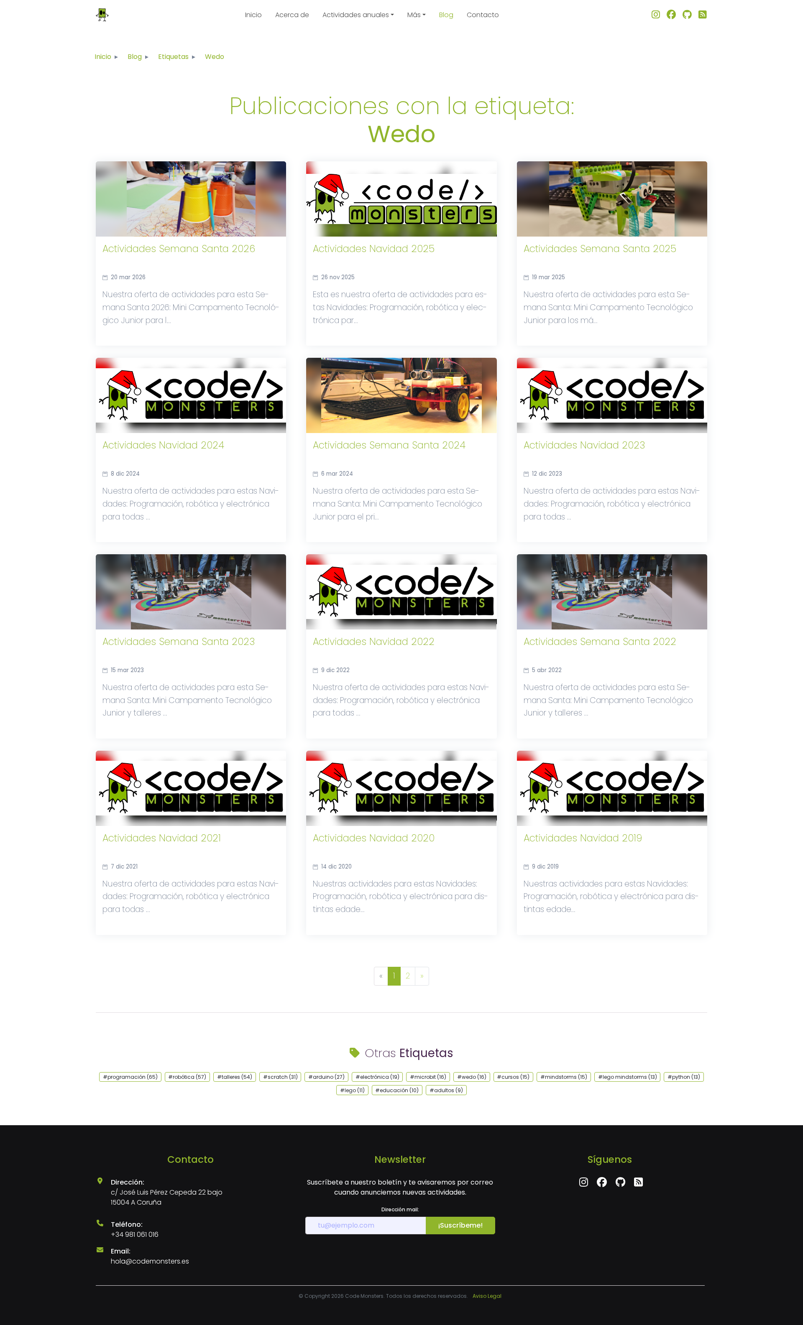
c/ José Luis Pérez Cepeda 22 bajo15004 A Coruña (166, 1197)
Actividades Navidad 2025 (374, 249)
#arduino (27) (326, 1076)
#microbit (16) (428, 1076)
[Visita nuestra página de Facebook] (671, 15)
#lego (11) (352, 1090)
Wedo (214, 56)
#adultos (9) (446, 1090)
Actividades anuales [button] (355, 15)
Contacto (483, 15)
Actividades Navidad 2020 (374, 838)
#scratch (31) (280, 1076)
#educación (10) (397, 1090)
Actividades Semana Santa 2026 (178, 249)
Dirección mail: (400, 1209)
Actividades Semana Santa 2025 (600, 249)
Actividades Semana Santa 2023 (178, 642)
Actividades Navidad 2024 (163, 445)
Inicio (253, 15)
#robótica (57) (187, 1076)
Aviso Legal (487, 1296)
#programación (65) (130, 1076)
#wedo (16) (471, 1076)
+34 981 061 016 (135, 1234)
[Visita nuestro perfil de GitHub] (687, 15)
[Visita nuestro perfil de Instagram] (655, 15)
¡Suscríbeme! (460, 1225)
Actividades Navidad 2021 (161, 838)
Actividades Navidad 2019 (583, 838)
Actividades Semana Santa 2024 (389, 445)
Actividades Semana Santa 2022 (600, 642)
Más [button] (414, 15)
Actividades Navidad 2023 (584, 445)
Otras (409, 1053)
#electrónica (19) (377, 1076)
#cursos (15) (513, 1076)
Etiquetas (173, 56)
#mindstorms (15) (563, 1076)
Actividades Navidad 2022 (374, 642)
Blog (446, 15)
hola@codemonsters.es (150, 1261)
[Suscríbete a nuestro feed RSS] (702, 15)
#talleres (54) (234, 1076)
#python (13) (683, 1076)
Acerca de (292, 15)
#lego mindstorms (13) (627, 1076)
